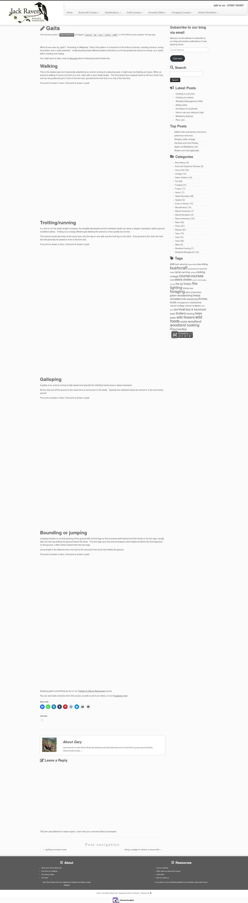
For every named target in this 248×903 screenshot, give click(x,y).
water (173, 317)
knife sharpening (189, 298)
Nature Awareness (66, 35)
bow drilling (202, 264)
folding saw (188, 288)
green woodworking (181, 295)
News (177, 222)
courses (197, 275)
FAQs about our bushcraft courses (168, 871)
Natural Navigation (182, 214)
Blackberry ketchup (184, 116)
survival (179, 309)
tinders (181, 313)
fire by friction (184, 284)
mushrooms (195, 302)
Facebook (117, 695)
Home (69, 12)
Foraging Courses (181, 12)
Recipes (178, 229)
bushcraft (88, 35)
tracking (107, 35)
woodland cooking (184, 324)
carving (185, 272)
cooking (200, 272)
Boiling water (181, 104)
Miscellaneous (181, 207)
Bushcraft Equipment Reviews (187, 166)
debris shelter (183, 279)
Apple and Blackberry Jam (186, 146)
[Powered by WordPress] (151, 892)
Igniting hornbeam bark (55, 849)
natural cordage (177, 305)
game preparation (193, 292)
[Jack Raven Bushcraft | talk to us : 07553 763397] (28, 12)
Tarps (177, 233)
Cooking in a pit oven (185, 93)
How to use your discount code (190, 112)
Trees (177, 240)
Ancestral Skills (156, 12)
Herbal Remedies (207, 12)
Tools (177, 237)
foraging (177, 291)
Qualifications (112, 12)
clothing (193, 272)
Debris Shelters (181, 177)
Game (177, 192)
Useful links (160, 874)
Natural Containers (182, 211)
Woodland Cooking (183, 248)
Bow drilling (180, 162)
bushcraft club (193, 268)
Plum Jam (180, 119)
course (184, 275)
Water (177, 244)
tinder (172, 313)
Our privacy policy (47, 874)
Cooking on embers (184, 97)
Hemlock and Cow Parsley (186, 142)
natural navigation (193, 305)
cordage (174, 276)
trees (198, 313)
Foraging (178, 184)
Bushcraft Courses (88, 12)
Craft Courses (134, 12)
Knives (202, 299)
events (194, 280)
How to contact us (162, 877)
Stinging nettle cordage (184, 139)
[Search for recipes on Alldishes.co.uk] (178, 328)
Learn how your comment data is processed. (96, 831)
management (183, 302)
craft (172, 279)
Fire (176, 181)
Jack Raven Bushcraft (109, 893)
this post (73, 58)
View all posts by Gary (72, 750)
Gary (134, 34)
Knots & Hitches (182, 203)
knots (173, 302)
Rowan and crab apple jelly (186, 150)
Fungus (178, 188)
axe (172, 264)
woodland (194, 321)
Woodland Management (185, 252)
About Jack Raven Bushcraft (51, 868)
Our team (44, 877)
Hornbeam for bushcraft (186, 108)
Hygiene (178, 199)
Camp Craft (180, 170)
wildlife (115, 35)
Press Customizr (134, 893)
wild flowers (186, 317)
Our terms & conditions (49, 871)
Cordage (178, 173)
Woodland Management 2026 (189, 101)
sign (95, 35)
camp (178, 272)
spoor (101, 35)
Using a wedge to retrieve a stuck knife (143, 849)
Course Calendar (162, 868)
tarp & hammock (196, 309)
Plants (177, 226)
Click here (177, 58)
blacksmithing (192, 264)
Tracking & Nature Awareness (91, 691)
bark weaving (181, 264)
